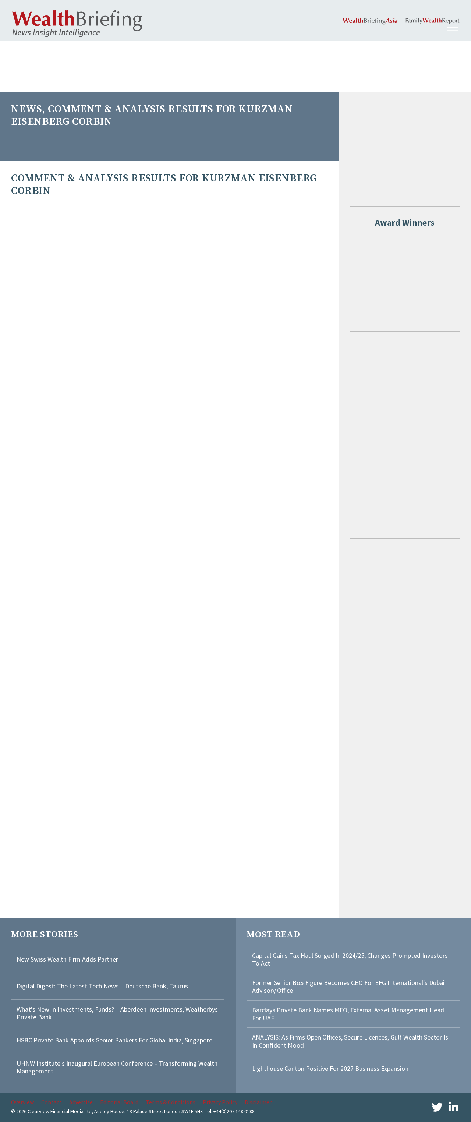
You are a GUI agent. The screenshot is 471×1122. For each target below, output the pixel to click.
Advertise (81, 1102)
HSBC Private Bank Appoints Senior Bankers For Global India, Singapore (114, 1040)
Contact (51, 1102)
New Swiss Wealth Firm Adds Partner (67, 959)
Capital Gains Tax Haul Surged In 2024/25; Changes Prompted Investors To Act (350, 959)
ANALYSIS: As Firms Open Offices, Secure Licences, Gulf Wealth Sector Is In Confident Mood (350, 1041)
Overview (22, 1102)
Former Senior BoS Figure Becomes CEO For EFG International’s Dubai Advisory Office (348, 986)
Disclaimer (258, 1102)
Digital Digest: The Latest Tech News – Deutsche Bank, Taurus (102, 986)
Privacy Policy (220, 1102)
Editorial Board (119, 1102)
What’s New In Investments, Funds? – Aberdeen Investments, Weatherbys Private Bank (117, 1013)
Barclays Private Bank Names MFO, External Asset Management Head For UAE (348, 1014)
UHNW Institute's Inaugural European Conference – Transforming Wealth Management (117, 1067)
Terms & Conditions (170, 1102)
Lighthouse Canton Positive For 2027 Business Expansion (330, 1068)
